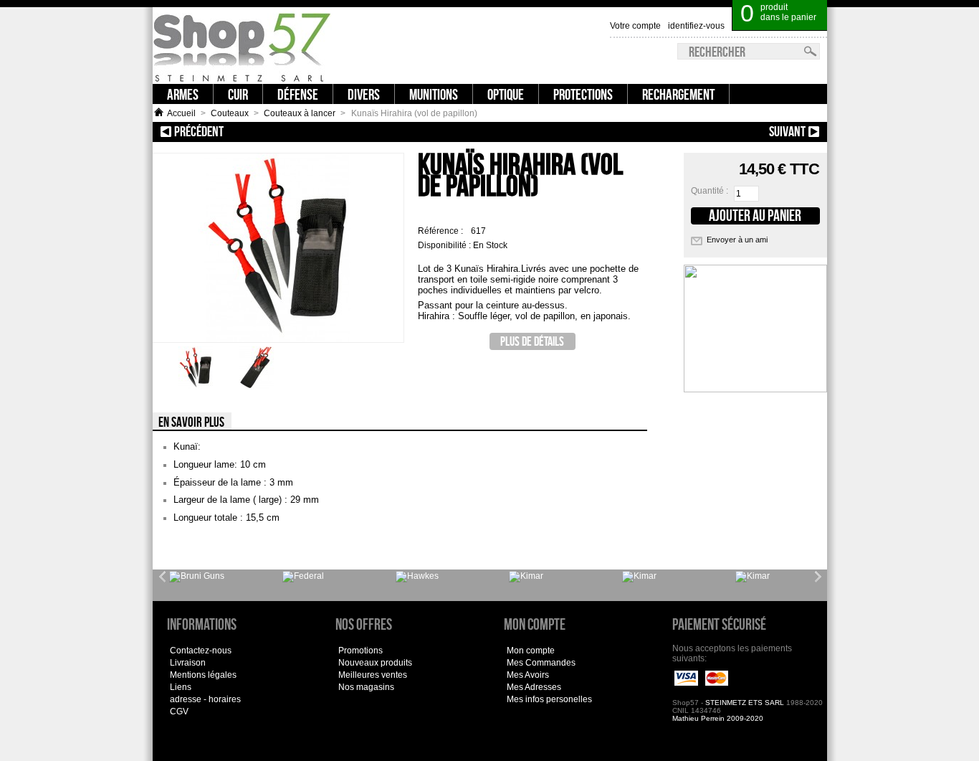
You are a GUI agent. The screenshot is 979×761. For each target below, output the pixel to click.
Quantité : (709, 191)
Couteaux (230, 113)
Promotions (360, 651)
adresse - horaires (205, 699)
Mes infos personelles (549, 699)
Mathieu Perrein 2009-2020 (717, 718)
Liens (180, 687)
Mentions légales (203, 675)
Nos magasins (366, 687)
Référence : (441, 231)
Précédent (251, 131)
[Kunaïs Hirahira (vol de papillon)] (195, 387)
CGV (179, 711)
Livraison (188, 663)
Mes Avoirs (528, 675)
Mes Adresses (534, 687)
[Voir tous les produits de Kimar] (526, 576)
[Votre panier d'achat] (818, 7)
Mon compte (531, 651)
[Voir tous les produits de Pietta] (752, 576)
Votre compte (635, 26)
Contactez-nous (200, 651)
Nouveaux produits (375, 663)
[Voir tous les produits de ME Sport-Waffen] (417, 576)
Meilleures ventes (372, 675)
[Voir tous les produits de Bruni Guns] (196, 576)
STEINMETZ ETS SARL (744, 702)
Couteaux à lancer (299, 113)
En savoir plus (191, 422)
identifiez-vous (696, 26)
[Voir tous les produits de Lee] (303, 576)
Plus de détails (532, 341)
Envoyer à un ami (737, 239)
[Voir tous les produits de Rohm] (639, 576)
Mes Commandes (541, 663)
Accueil (181, 113)
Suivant (732, 131)
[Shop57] (242, 45)
